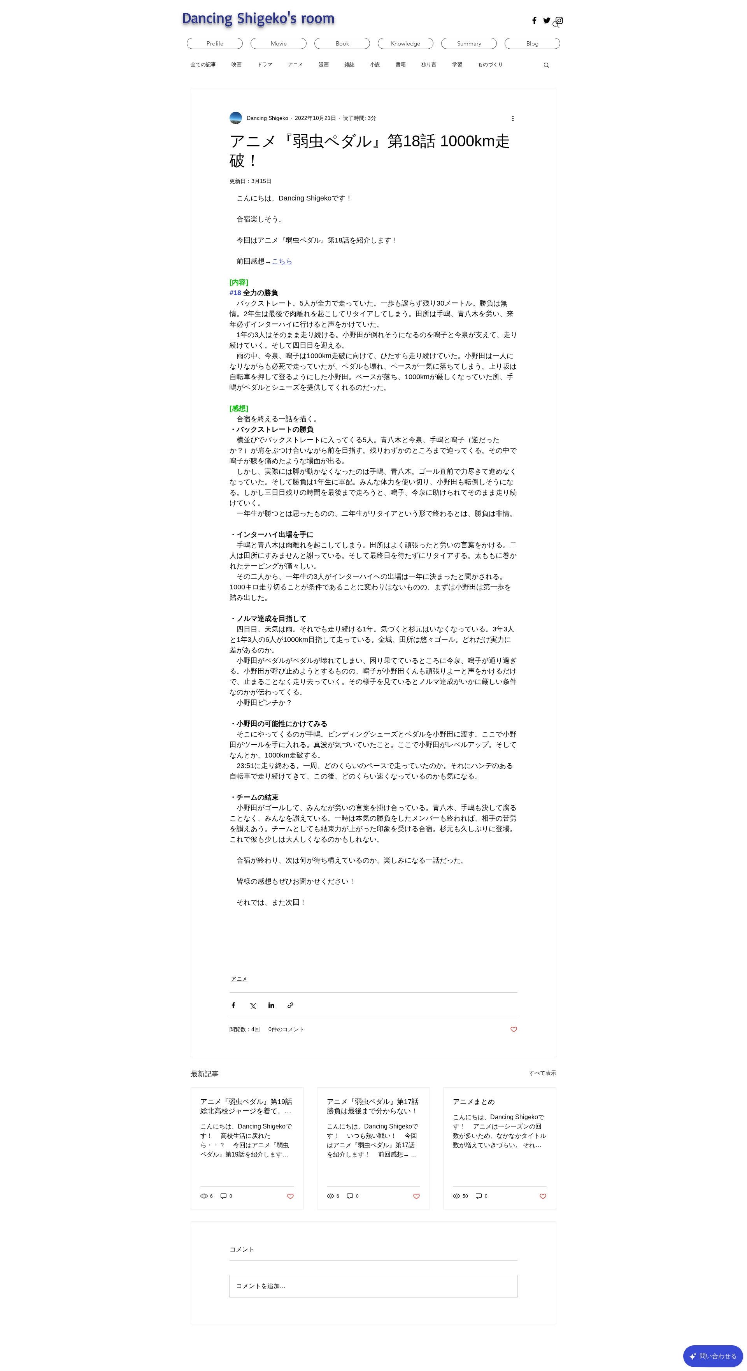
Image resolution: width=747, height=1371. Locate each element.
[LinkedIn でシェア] (271, 1005)
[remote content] (373, 936)
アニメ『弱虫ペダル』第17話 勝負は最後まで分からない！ (373, 1106)
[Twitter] (547, 20)
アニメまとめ (474, 1102)
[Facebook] (534, 20)
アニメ (239, 979)
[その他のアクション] (512, 118)
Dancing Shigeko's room (258, 17)
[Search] (556, 24)
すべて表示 (542, 1073)
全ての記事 (203, 64)
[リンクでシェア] (290, 1005)
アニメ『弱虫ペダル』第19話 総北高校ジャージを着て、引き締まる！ (246, 1107)
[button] (546, 65)
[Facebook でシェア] (233, 1005)
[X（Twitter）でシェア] (252, 1005)
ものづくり (490, 64)
